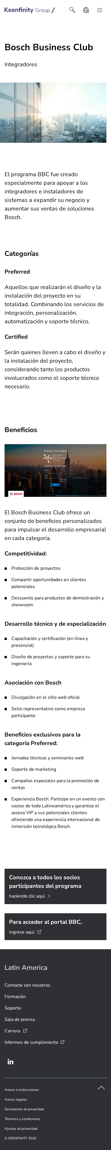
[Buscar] (72, 10)
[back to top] (101, 1087)
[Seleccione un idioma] (86, 10)
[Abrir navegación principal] (99, 10)
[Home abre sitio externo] (30, 10)
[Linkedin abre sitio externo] (10, 1062)
